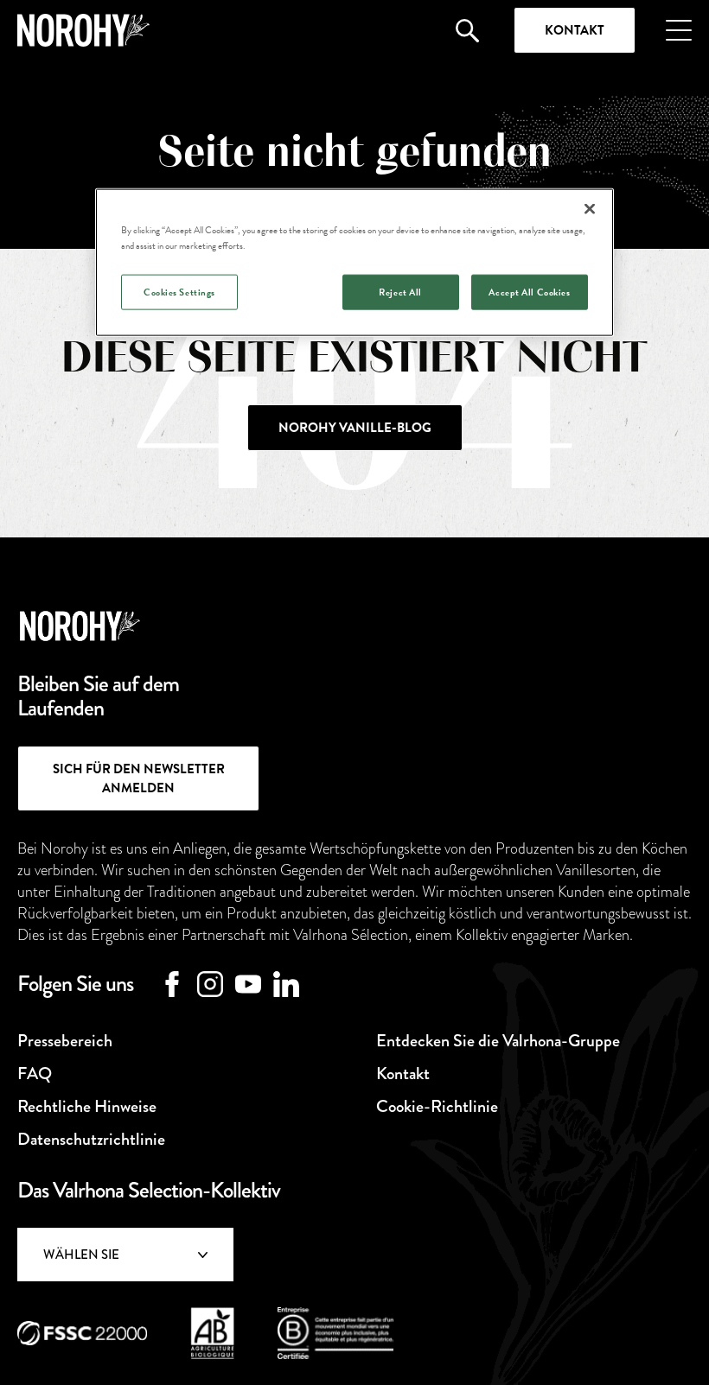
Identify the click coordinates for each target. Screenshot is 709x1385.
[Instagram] (210, 984)
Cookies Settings (179, 291)
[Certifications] (82, 1333)
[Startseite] (83, 30)
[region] (354, 262)
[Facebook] (172, 984)
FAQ (34, 1073)
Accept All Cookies (529, 291)
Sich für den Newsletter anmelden (139, 778)
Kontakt (574, 30)
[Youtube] (248, 984)
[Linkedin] (286, 984)
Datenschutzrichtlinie (91, 1139)
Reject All (400, 291)
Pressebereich (64, 1040)
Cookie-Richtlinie (437, 1106)
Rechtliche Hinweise (86, 1106)
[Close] (590, 209)
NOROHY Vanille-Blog (354, 427)
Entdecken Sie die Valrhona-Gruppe (498, 1040)
